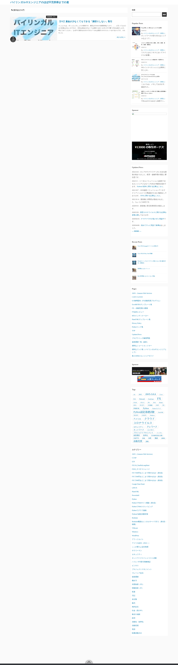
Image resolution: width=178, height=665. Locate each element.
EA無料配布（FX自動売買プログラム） (146, 301)
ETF (133, 462)
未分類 (134, 599)
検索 (133, 10)
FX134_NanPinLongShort (140, 465)
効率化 (145, 435)
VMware (135, 528)
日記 (133, 595)
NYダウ (142, 405)
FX (159, 398)
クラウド (149, 418)
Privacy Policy (136, 323)
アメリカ (137, 419)
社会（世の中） (137, 610)
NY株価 (150, 405)
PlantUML (135, 491)
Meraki (161, 402)
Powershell (135, 495)
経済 (133, 618)
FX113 (142, 402)
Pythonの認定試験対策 (140, 514)
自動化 (163, 438)
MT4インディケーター (140, 316)
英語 (133, 629)
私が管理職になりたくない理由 (146, 276)
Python (146, 408)
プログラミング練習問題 (141, 338)
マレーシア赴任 (137, 573)
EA (135, 399)
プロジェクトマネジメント (143, 432)
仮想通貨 (137, 435)
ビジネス (151, 430)
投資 (133, 592)
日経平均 (136, 438)
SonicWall (160, 412)
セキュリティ (138, 427)
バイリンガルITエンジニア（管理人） (154, 33)
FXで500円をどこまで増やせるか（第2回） (148, 476)
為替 (149, 438)
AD (134, 394)
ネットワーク (139, 430)
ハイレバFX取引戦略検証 (141, 562)
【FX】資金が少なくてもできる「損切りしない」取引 (85, 21)
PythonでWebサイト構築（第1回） (144, 503)
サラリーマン (137, 550)
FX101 (135, 402)
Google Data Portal (138, 484)
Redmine (135, 518)
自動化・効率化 (137, 622)
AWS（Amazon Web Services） (143, 454)
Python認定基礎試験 (144, 412)
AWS (140, 394)
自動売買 (138, 441)
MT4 (135, 405)
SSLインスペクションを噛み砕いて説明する (152, 59)
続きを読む (120, 37)
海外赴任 (135, 607)
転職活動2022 (137, 633)
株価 (143, 438)
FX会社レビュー (138, 312)
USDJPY (144, 415)
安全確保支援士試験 (156, 435)
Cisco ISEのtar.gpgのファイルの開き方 (148, 246)
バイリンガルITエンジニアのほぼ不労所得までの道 (39, 2)
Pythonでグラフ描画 (139, 510)
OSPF (157, 405)
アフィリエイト (137, 539)
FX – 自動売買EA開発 (140, 308)
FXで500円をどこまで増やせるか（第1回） (148, 473)
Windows (152, 415)
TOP (133, 331)
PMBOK (136, 408)
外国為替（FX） (51, 17)
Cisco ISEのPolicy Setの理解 (145, 253)
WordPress (135, 535)
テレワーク (152, 427)
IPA (149, 402)
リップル (159, 432)
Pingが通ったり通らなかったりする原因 (151, 27)
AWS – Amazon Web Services (142, 293)
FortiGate (151, 399)
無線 (156, 438)
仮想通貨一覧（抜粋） (140, 342)
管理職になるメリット (144, 268)
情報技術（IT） (137, 588)
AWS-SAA (150, 394)
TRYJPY (136, 415)
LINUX (134, 488)
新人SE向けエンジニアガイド (143, 356)
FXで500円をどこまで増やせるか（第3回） (148, 480)
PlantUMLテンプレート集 (141, 319)
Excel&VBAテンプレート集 (142, 304)
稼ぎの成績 (136, 614)
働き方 (134, 580)
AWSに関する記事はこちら (150, 196)
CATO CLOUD (137, 297)
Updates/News (137, 334)
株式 (133, 603)
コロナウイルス (143, 422)
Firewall (142, 399)
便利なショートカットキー (142, 346)
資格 (147, 441)
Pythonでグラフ (156, 408)
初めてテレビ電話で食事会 (151, 225)
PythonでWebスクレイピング (142, 506)
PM (163, 405)
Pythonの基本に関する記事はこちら (150, 186)
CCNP (134, 458)
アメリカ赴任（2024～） (141, 543)
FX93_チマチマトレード (141, 469)
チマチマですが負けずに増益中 (152, 219)
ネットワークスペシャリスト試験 (144, 558)
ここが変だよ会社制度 (140, 547)
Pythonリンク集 (137, 327)
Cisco (161, 394)
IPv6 (154, 402)
